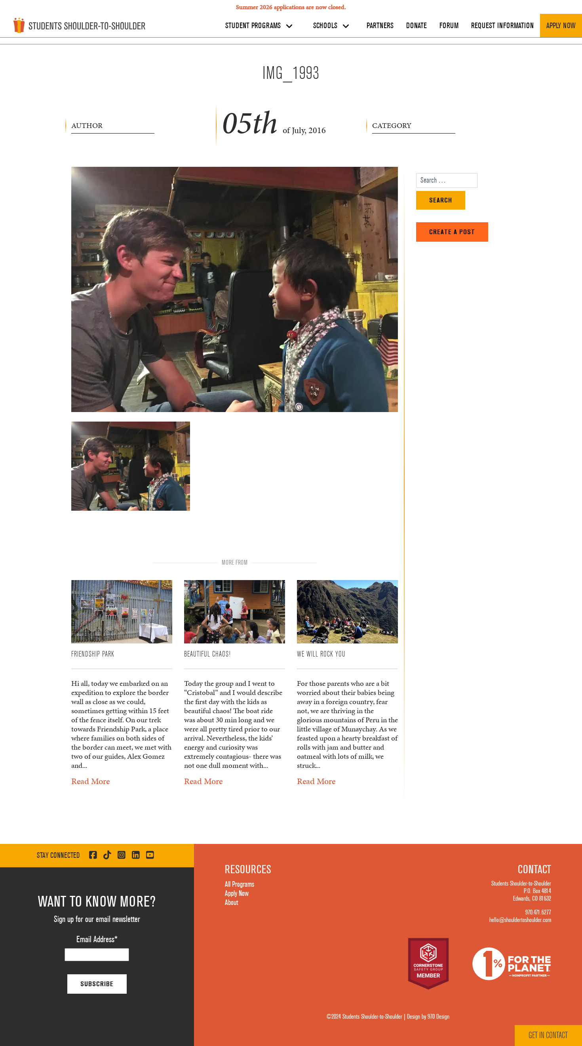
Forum (448, 26)
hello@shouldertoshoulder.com (520, 920)
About (231, 902)
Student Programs (254, 26)
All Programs (239, 884)
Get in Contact (548, 1035)
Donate (416, 26)
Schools (326, 26)
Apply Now (561, 26)
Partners (380, 26)
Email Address (97, 939)
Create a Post (452, 232)
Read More (90, 781)
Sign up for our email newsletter (97, 919)
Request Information (502, 26)
